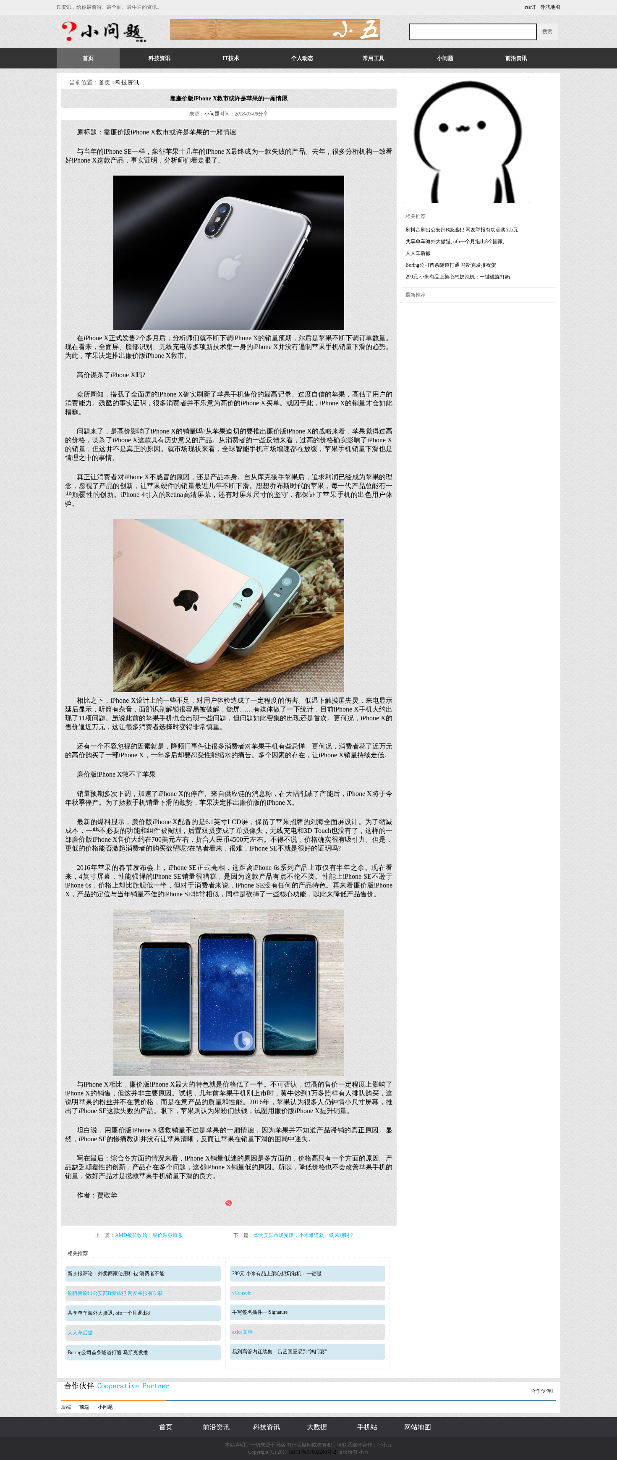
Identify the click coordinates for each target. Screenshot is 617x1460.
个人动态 (302, 58)
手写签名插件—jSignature (260, 1312)
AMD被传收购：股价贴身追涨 (149, 1235)
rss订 (530, 7)
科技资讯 (159, 58)
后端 (66, 1407)
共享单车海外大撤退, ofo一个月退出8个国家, (454, 241)
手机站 (367, 1427)
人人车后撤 (80, 1333)
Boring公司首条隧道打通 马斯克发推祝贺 (450, 265)
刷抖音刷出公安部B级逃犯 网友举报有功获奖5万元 (461, 230)
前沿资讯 (516, 58)
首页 (88, 58)
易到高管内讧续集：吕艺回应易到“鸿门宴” (279, 1352)
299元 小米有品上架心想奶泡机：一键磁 (277, 1273)
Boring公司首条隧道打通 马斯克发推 (108, 1352)
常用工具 (373, 58)
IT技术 (230, 58)
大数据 (317, 1427)
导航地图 (550, 7)
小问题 (445, 58)
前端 (84, 1407)
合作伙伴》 (543, 1391)
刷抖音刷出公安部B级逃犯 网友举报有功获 (115, 1293)
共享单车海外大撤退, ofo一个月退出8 (109, 1313)
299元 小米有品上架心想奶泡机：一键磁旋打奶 (457, 277)
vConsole (241, 1293)
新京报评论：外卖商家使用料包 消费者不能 (116, 1273)
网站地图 (417, 1427)
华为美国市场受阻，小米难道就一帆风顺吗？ (304, 1235)
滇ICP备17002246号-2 (312, 1452)
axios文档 (242, 1332)
